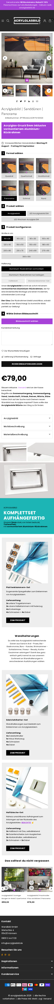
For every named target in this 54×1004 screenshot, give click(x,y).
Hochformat (43, 176)
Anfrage (37, 356)
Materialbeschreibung (16, 434)
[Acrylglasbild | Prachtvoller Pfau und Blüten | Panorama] (40, 879)
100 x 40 (45, 238)
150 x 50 (20, 244)
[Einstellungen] (44, 20)
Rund (43, 198)
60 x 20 (20, 238)
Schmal (26, 198)
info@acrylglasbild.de (12, 943)
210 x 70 (20, 250)
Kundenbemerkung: (10, 327)
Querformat (26, 176)
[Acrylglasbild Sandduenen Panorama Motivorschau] (21, 90)
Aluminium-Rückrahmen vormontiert (26, 268)
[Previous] (5, 58)
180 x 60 (45, 244)
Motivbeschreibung (14, 426)
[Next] (49, 58)
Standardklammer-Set (38, 280)
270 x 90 (45, 250)
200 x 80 (7, 250)
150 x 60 (32, 244)
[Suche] (8, 20)
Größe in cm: (7, 233)
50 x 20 (7, 238)
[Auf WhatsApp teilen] (33, 101)
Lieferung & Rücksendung (16, 356)
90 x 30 (33, 238)
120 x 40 (7, 244)
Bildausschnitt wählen (27, 321)
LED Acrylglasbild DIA (39, 213)
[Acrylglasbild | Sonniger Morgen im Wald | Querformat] (14, 879)
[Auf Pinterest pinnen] (25, 101)
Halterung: (6, 263)
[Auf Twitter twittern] (21, 101)
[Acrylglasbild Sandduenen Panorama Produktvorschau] (8, 90)
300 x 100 (26, 256)
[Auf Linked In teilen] (29, 101)
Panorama (9, 198)
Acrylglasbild (14, 213)
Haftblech (13, 280)
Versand (22, 387)
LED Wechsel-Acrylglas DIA (26, 219)
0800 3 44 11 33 (8, 938)
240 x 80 (33, 250)
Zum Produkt (17, 620)
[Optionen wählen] (5, 888)
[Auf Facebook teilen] (17, 101)
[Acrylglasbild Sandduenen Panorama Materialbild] (34, 90)
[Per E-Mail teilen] (37, 101)
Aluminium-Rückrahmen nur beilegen (26, 274)
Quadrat (9, 176)
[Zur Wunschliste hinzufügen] (5, 882)
